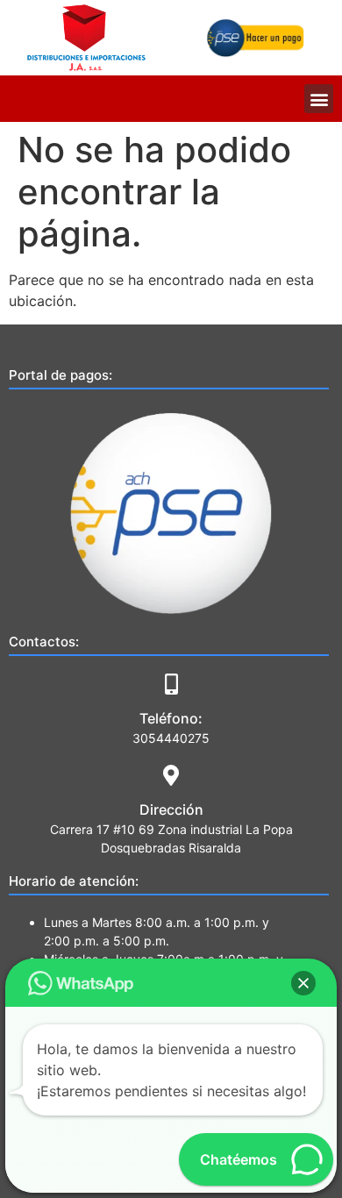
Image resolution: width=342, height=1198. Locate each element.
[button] (318, 98)
